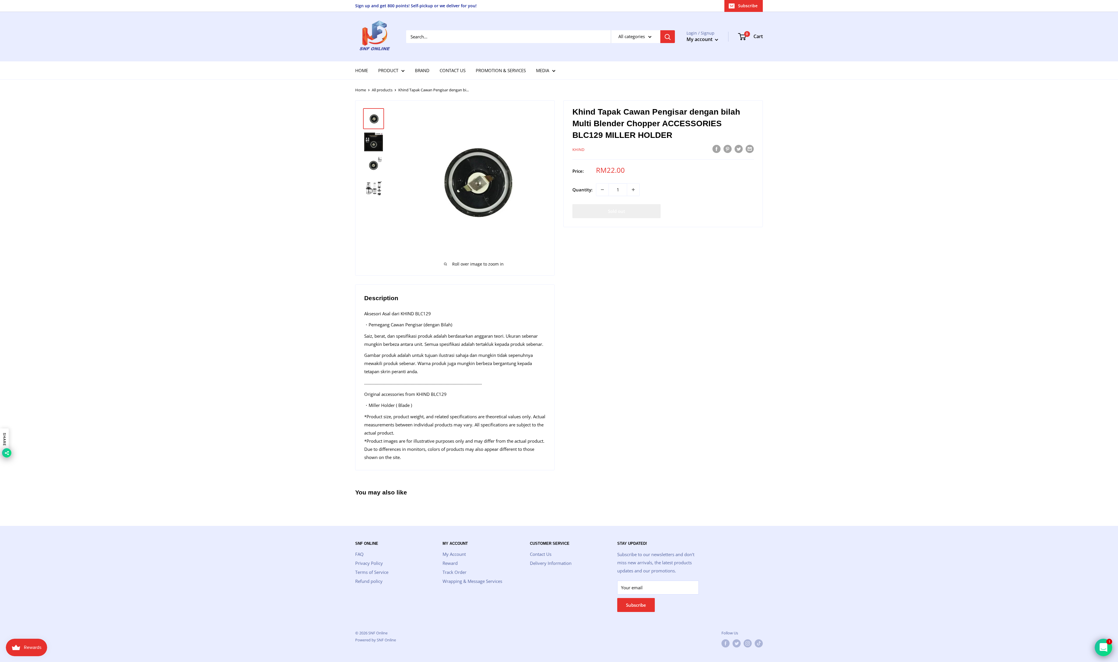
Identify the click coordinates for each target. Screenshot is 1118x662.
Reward (450, 563)
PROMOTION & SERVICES (501, 70)
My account (700, 39)
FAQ (359, 554)
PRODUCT (388, 70)
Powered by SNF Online (375, 640)
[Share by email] (750, 148)
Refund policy (369, 581)
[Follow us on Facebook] (725, 643)
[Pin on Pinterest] (727, 148)
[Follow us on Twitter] (737, 643)
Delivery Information (551, 563)
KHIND (578, 149)
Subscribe (748, 5)
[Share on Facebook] (716, 148)
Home (360, 89)
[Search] (667, 36)
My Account (454, 554)
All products (382, 89)
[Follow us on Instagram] (748, 643)
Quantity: (582, 190)
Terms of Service (371, 572)
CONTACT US (453, 70)
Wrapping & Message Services (472, 581)
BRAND (422, 70)
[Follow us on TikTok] (759, 643)
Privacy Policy (369, 563)
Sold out (616, 211)
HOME (361, 70)
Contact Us (540, 554)
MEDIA (542, 70)
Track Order (454, 572)
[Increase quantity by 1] (633, 190)
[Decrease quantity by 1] (602, 190)
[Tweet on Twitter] (739, 148)
